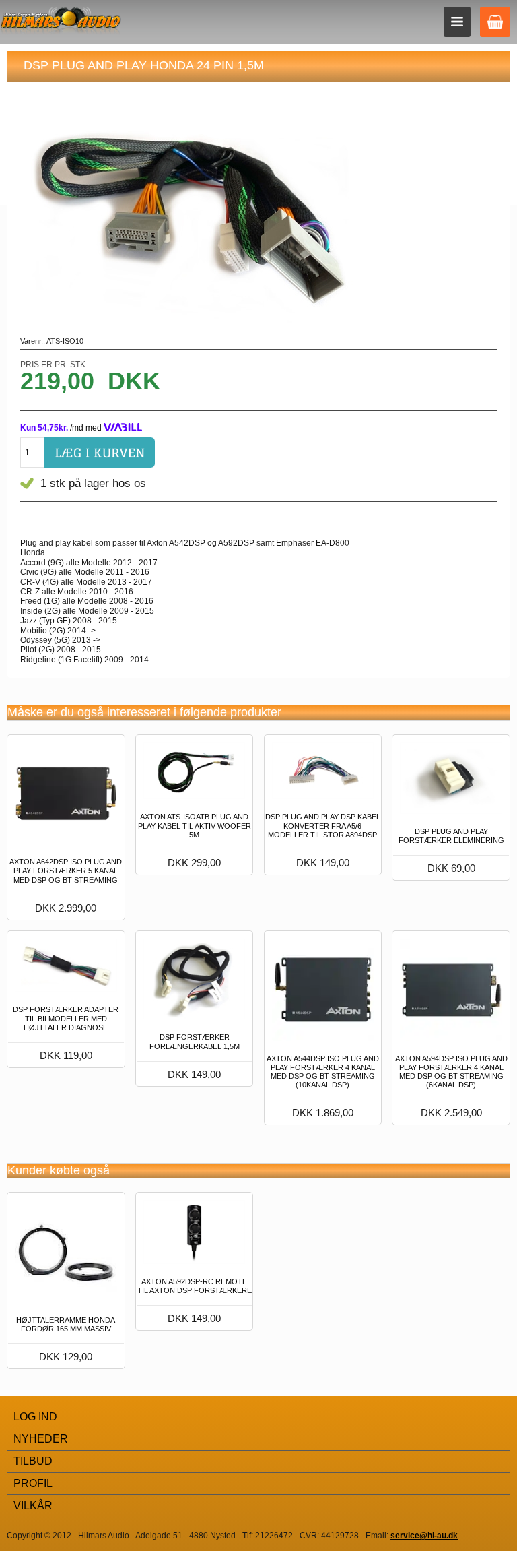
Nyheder (40, 1439)
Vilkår (33, 1505)
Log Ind (35, 1416)
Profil (33, 1483)
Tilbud (33, 1461)
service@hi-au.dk (424, 1535)
